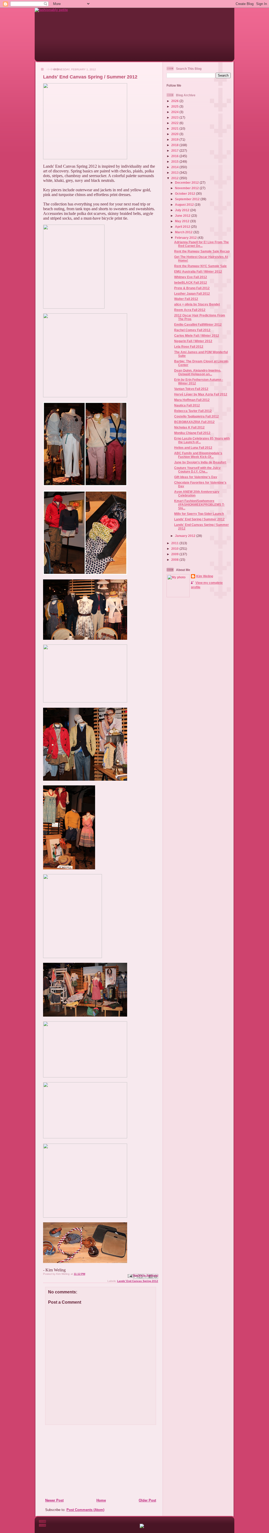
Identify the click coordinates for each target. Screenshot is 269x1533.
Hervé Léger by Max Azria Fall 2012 (200, 394)
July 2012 (182, 210)
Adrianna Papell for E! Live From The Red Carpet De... (201, 243)
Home (101, 1500)
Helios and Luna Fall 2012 (193, 447)
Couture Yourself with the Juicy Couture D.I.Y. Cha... (197, 469)
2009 (175, 554)
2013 (175, 172)
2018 (175, 145)
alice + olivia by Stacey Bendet (197, 304)
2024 (175, 112)
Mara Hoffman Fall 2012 (192, 399)
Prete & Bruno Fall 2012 (192, 288)
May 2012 (182, 221)
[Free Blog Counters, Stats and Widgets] (142, 1527)
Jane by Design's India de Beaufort (200, 462)
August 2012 (185, 204)
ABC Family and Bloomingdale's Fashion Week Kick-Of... (198, 454)
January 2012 (185, 535)
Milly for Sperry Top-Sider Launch (199, 513)
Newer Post (54, 1500)
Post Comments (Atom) (85, 1510)
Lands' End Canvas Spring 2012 (137, 1281)
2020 (175, 134)
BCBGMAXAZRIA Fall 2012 (194, 422)
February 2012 (186, 237)
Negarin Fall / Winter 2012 (193, 341)
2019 (175, 139)
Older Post (147, 1500)
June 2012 (183, 215)
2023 (175, 117)
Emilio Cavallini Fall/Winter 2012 (198, 324)
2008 (175, 559)
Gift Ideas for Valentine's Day (195, 477)
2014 (175, 167)
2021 (175, 128)
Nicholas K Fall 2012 (189, 427)
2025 (175, 106)
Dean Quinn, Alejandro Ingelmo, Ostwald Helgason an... (197, 372)
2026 (175, 101)
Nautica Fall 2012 (187, 405)
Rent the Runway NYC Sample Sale (200, 266)
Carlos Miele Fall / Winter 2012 (196, 335)
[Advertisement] (77, 1461)
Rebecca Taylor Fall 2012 (193, 411)
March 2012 (184, 232)
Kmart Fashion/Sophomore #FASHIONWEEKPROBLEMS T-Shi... (199, 504)
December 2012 (187, 182)
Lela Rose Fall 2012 (188, 346)
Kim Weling (204, 576)
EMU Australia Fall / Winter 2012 (198, 271)
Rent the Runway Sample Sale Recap (202, 251)
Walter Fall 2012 (186, 298)
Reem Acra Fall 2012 (189, 309)
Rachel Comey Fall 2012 (192, 330)
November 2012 (187, 188)
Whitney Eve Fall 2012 (190, 277)
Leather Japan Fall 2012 (192, 293)
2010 (175, 548)
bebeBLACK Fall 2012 (190, 282)
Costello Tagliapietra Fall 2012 (196, 416)
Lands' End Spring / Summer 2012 (199, 519)
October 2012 (185, 193)
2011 (175, 543)
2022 (175, 123)
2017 (175, 150)
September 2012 (187, 199)
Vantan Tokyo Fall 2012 (191, 388)
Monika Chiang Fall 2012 (192, 433)
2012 (175, 178)
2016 (175, 156)
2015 (175, 161)
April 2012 (183, 226)
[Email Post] (129, 1275)
